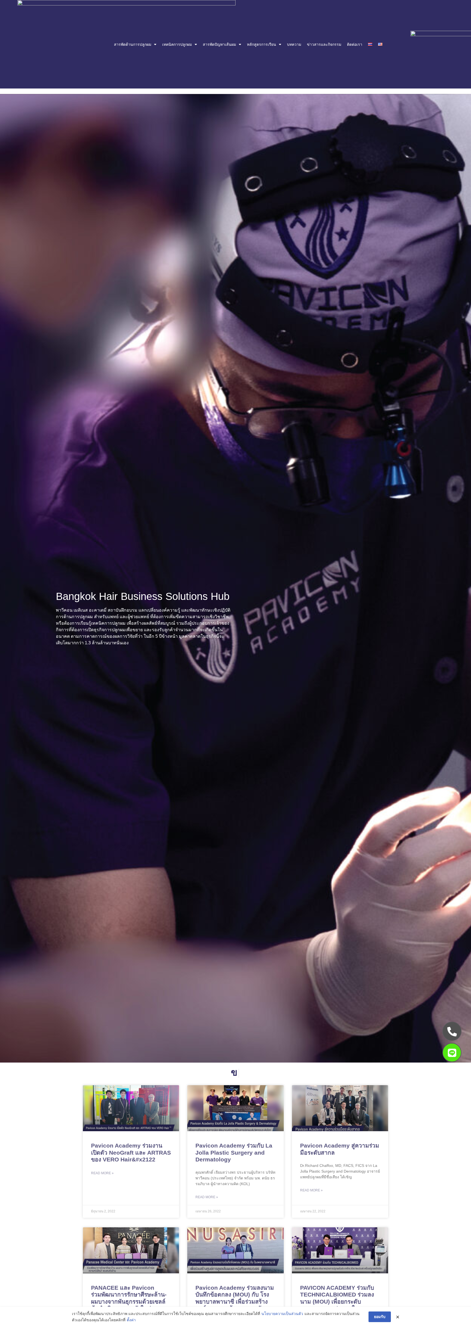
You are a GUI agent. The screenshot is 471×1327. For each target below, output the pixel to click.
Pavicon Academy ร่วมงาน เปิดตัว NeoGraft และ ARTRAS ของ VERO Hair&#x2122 (131, 1152)
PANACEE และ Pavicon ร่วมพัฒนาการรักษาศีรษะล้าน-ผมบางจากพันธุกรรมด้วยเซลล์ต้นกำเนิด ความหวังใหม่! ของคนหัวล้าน (129, 1301)
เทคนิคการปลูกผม (177, 44)
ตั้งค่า (131, 1320)
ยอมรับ (379, 1316)
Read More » (102, 1173)
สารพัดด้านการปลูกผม (132, 44)
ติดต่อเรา (354, 44)
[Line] (451, 1052)
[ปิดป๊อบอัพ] (397, 1316)
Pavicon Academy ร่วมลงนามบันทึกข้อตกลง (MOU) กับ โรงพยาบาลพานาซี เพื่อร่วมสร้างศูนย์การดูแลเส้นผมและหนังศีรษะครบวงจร (234, 1301)
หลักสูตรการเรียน (261, 44)
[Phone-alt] (451, 1031)
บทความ (294, 44)
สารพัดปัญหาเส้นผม (219, 44)
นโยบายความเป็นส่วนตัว (282, 1313)
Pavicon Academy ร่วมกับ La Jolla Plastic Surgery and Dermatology (233, 1152)
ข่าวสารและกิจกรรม (324, 44)
